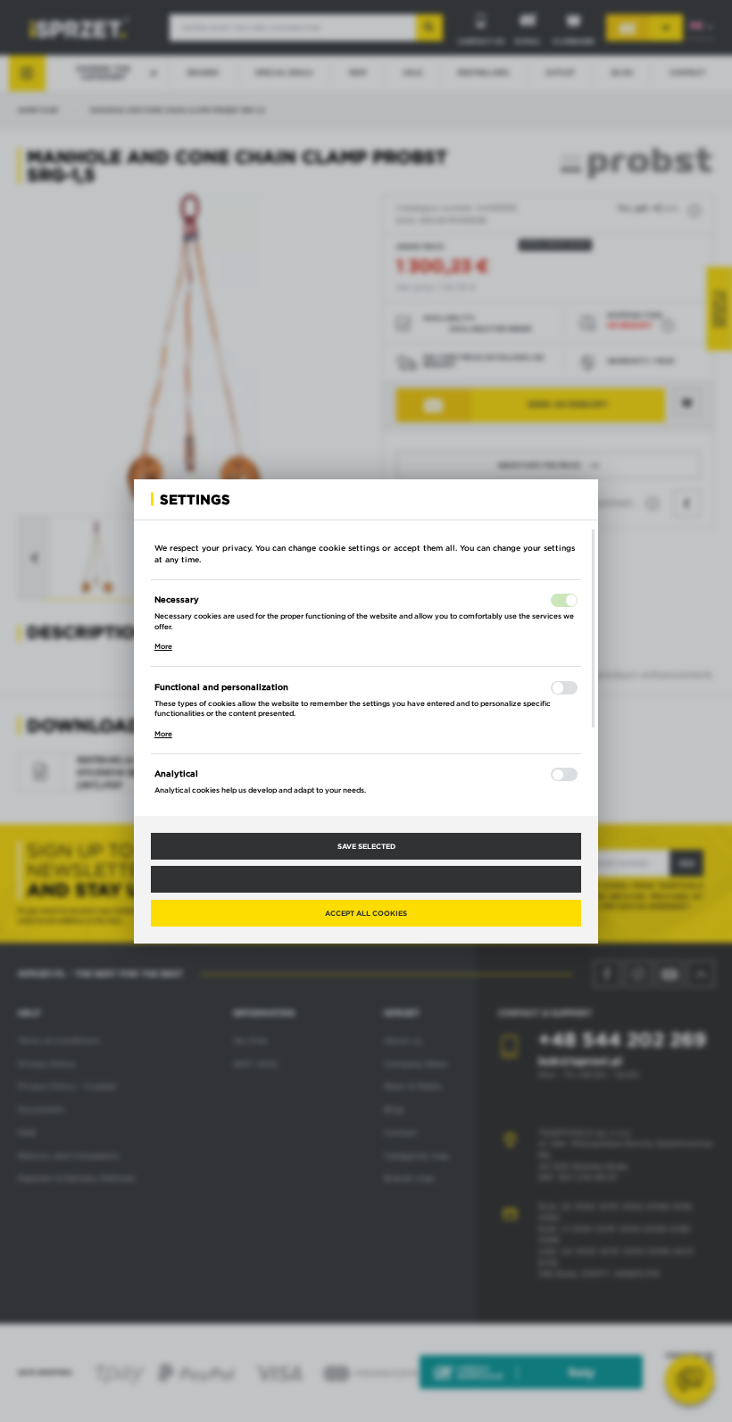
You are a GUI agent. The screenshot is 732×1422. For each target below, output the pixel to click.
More (163, 646)
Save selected (366, 846)
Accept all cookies (366, 913)
